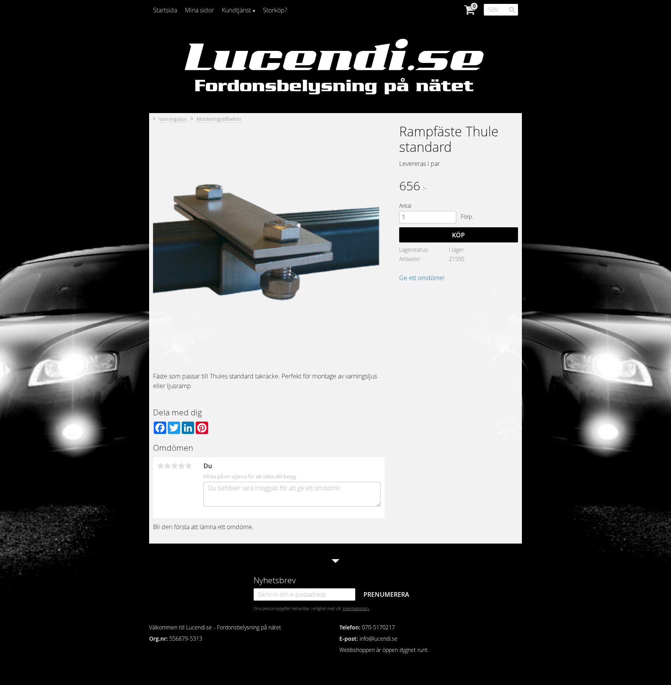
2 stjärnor (167, 465)
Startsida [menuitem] (165, 10)
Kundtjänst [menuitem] (236, 10)
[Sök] (512, 10)
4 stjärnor (181, 465)
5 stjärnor (188, 465)
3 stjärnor (174, 465)
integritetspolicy (355, 608)
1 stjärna (160, 465)
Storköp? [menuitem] (275, 10)
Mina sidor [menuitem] (199, 10)
